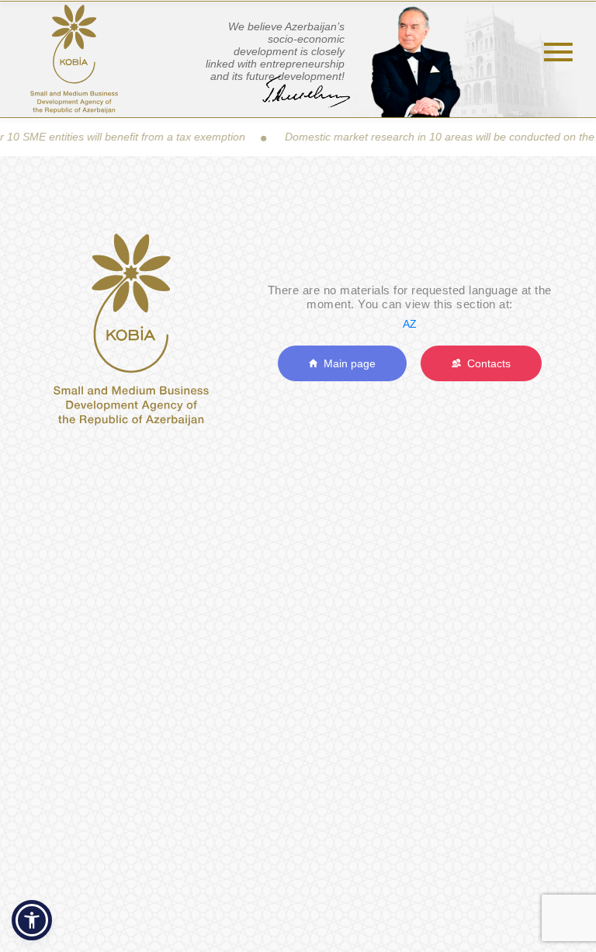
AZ (410, 324)
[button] (32, 920)
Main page (346, 363)
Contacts (486, 363)
